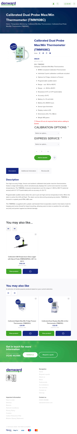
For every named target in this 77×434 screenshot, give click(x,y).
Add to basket (42, 158)
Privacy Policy (10, 410)
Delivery (9, 402)
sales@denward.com (45, 402)
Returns (8, 405)
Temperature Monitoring (19, 24)
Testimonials (43, 382)
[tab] (12, 171)
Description (12, 171)
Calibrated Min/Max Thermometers (39, 24)
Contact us (30, 355)
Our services (43, 387)
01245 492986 (13, 355)
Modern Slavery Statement (14, 418)
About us (42, 377)
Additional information (28, 171)
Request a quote (48, 355)
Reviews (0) (45, 171)
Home (8, 24)
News (41, 380)
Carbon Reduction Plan (13, 416)
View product (13, 271)
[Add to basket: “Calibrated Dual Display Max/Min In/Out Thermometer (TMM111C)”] (63, 333)
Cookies (8, 413)
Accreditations (44, 385)
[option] (19, 54)
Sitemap (41, 393)
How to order (10, 400)
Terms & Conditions (12, 408)
